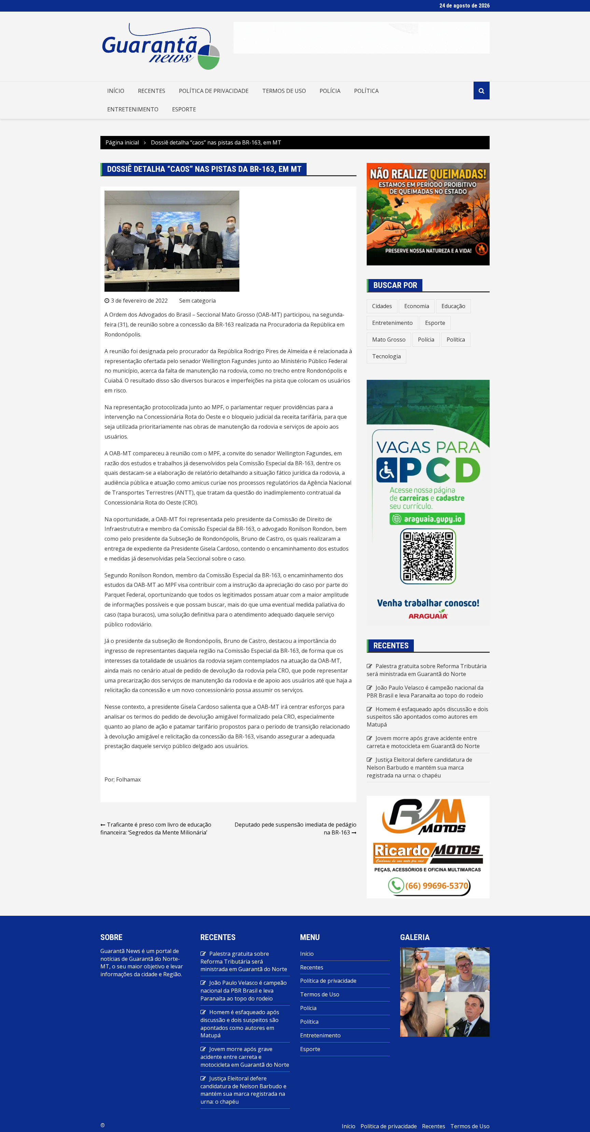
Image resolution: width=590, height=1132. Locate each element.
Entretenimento (132, 109)
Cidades (382, 306)
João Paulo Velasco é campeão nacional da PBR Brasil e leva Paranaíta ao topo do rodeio (425, 691)
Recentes (151, 91)
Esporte (184, 109)
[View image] (422, 969)
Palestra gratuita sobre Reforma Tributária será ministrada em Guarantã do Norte (427, 670)
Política (366, 91)
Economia (416, 306)
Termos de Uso (284, 91)
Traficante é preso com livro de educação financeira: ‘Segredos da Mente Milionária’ (155, 828)
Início (115, 91)
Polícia (330, 91)
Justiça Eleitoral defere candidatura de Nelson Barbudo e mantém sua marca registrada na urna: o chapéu (419, 767)
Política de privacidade (214, 91)
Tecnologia (386, 356)
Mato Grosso (389, 339)
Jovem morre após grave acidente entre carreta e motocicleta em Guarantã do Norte (423, 742)
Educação (453, 306)
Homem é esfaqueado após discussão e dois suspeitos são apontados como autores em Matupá (427, 717)
